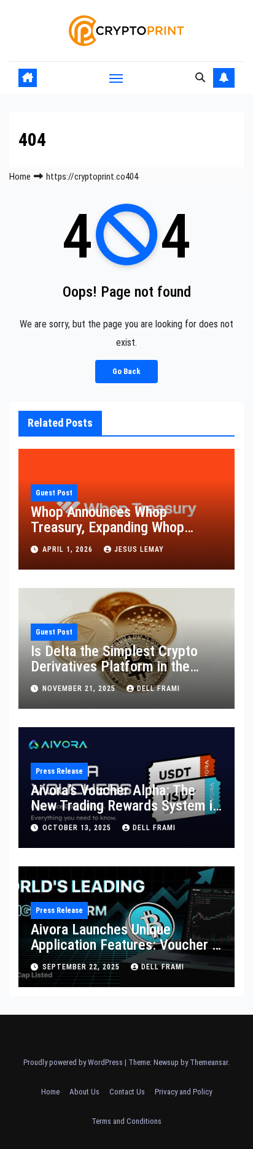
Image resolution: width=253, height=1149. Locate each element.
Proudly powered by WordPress (74, 1062)
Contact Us (127, 1091)
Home (20, 176)
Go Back (126, 371)
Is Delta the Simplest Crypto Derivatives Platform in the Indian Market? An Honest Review (114, 674)
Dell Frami (158, 688)
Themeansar (209, 1062)
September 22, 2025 (82, 967)
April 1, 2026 (68, 549)
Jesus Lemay (139, 549)
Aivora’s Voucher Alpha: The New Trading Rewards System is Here (125, 806)
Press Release (59, 771)
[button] (200, 77)
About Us (84, 1091)
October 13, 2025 (78, 827)
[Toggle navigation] (116, 77)
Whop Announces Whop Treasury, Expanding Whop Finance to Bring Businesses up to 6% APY (123, 535)
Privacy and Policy (183, 1091)
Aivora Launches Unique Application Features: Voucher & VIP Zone (125, 945)
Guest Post (54, 493)
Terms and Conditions (126, 1121)
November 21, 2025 (80, 688)
